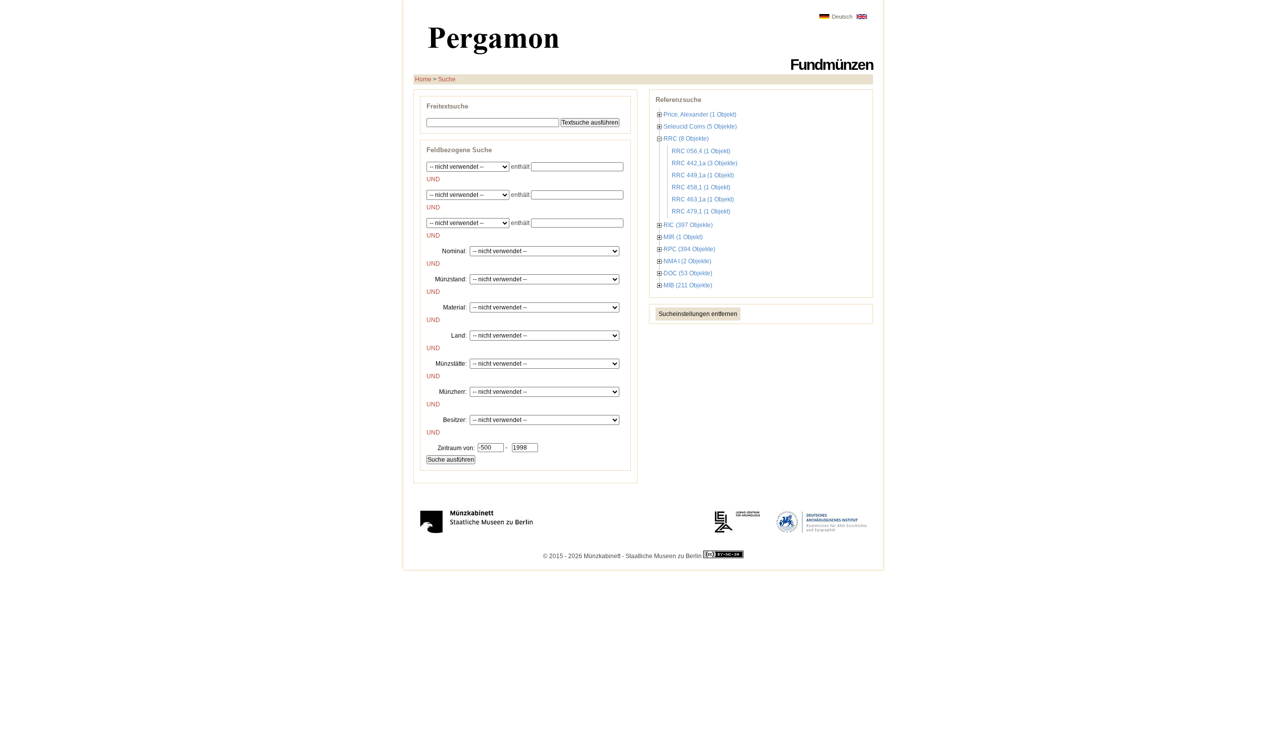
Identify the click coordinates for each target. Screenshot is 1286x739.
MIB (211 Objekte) (688, 285)
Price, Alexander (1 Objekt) (700, 114)
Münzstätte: (451, 363)
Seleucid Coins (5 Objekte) (700, 126)
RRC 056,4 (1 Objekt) (701, 151)
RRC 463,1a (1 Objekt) (703, 199)
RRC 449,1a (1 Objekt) (703, 175)
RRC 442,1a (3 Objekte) (704, 163)
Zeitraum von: (456, 448)
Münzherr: (453, 391)
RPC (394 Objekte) (689, 249)
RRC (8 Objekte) (686, 138)
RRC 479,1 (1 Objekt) (701, 211)
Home (423, 79)
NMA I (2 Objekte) (687, 261)
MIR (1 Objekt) (683, 237)
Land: (459, 335)
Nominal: (454, 251)
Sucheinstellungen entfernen (698, 314)
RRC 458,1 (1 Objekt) (701, 187)
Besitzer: (455, 419)
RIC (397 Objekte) (688, 225)
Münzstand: (451, 279)
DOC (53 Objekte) (688, 273)
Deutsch (842, 17)
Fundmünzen (831, 64)
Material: (455, 307)
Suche (447, 79)
